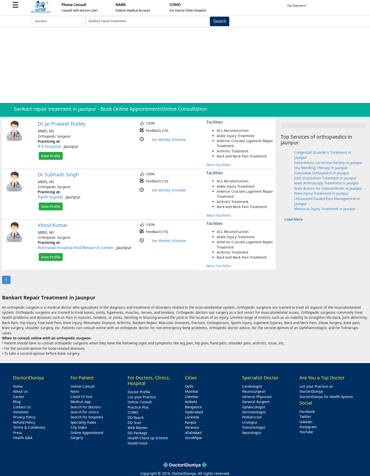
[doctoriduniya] (41, 12)
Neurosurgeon (254, 391)
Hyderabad (194, 412)
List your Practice (142, 396)
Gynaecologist (253, 407)
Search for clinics (84, 412)
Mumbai (191, 391)
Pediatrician (252, 417)
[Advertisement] (185, 65)
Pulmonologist (254, 427)
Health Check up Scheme (148, 437)
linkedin (306, 421)
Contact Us (22, 407)
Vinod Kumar (53, 225)
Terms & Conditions (29, 427)
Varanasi (192, 427)
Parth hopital (50, 197)
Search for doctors (85, 407)
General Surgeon (256, 401)
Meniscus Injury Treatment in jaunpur (325, 208)
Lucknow (192, 417)
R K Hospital (49, 146)
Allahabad (193, 432)
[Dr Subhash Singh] (14, 190)
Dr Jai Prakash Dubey (62, 123)
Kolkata (191, 401)
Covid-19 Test (81, 396)
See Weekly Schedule (169, 139)
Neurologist (251, 432)
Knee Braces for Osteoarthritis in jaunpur (328, 188)
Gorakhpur (193, 437)
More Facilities (219, 164)
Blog (16, 401)
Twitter (305, 416)
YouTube (306, 431)
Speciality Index (83, 422)
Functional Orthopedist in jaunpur (321, 173)
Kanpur (191, 422)
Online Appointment (86, 432)
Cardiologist (252, 386)
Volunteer (21, 412)
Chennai (191, 396)
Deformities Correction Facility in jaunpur (328, 162)
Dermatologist (254, 412)
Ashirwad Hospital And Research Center (76, 247)
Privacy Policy (24, 417)
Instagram (308, 426)
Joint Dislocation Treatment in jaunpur (325, 178)
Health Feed (137, 443)
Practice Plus (138, 407)
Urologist (249, 422)
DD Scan (134, 422)
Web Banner (138, 427)
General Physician (257, 396)
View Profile (50, 155)
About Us (20, 391)
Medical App (80, 401)
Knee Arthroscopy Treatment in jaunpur (326, 183)
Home (18, 386)
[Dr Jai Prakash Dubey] (14, 140)
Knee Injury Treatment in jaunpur (321, 193)
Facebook (307, 411)
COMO (133, 412)
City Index (78, 427)
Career (18, 396)
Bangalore (193, 407)
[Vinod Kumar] (14, 241)
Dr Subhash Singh (58, 174)
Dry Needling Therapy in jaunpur (321, 167)
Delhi (189, 386)
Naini (74, 391)
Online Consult (82, 386)
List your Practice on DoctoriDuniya (316, 389)
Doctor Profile (139, 391)
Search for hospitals (86, 417)
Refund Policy (24, 422)
